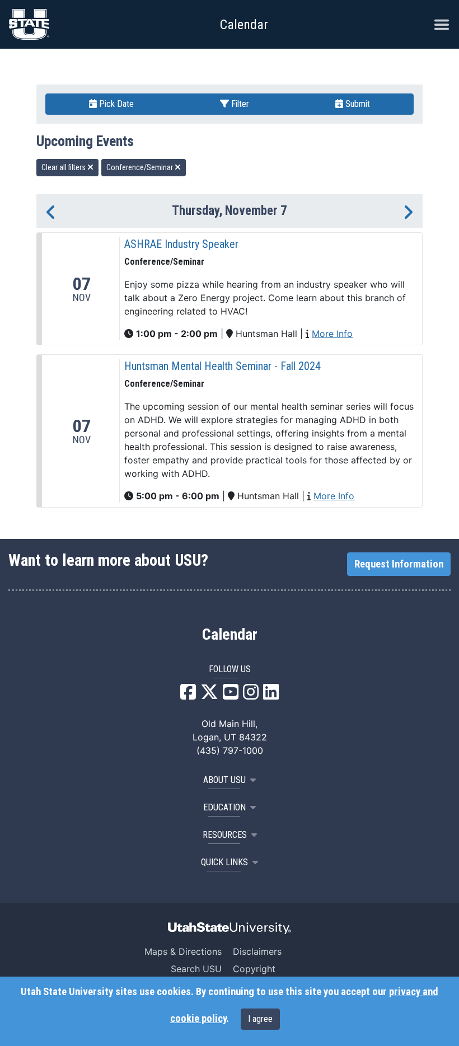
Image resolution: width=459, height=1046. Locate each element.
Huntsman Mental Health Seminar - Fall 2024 (222, 366)
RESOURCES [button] (225, 834)
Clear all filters (64, 167)
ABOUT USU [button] (224, 780)
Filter (239, 103)
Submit (356, 103)
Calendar (229, 634)
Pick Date (115, 103)
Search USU (196, 968)
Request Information (398, 564)
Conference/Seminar (140, 167)
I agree (260, 1019)
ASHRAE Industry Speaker (181, 244)
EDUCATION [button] (224, 807)
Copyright (254, 968)
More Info (332, 333)
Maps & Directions (183, 951)
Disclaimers (257, 951)
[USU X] (209, 695)
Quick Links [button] (224, 862)
